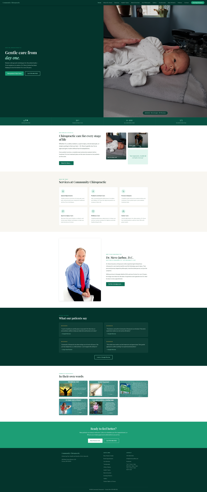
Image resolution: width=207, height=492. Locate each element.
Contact (186, 2)
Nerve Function (135, 2)
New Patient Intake (108, 455)
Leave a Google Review (103, 357)
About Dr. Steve (107, 2)
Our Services (107, 461)
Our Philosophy (146, 2)
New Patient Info (95, 440)
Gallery (155, 2)
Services (116, 2)
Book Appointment (108, 458)
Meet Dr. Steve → (66, 163)
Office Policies (107, 467)
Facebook (128, 461)
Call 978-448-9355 (32, 73)
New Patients (172, 2)
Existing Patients (198, 2)
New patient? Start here (14, 73)
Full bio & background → (115, 284)
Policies (180, 2)
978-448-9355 (130, 455)
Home (99, 2)
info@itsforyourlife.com (132, 458)
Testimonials (162, 2)
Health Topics (125, 2)
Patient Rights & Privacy (110, 481)
